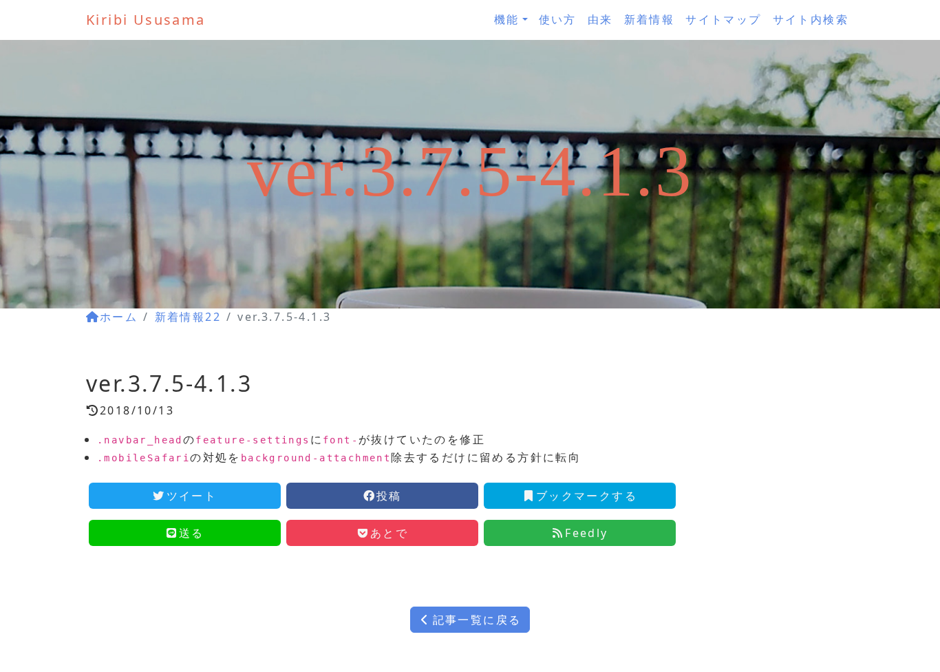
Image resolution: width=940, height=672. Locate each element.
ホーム (119, 316)
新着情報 (649, 19)
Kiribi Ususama (146, 19)
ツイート (192, 495)
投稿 (389, 495)
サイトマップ (723, 19)
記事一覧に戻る (477, 619)
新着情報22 (188, 316)
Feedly (586, 532)
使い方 (558, 19)
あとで (389, 532)
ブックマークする (586, 495)
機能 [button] (507, 19)
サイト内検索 (810, 19)
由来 (600, 19)
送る (191, 532)
